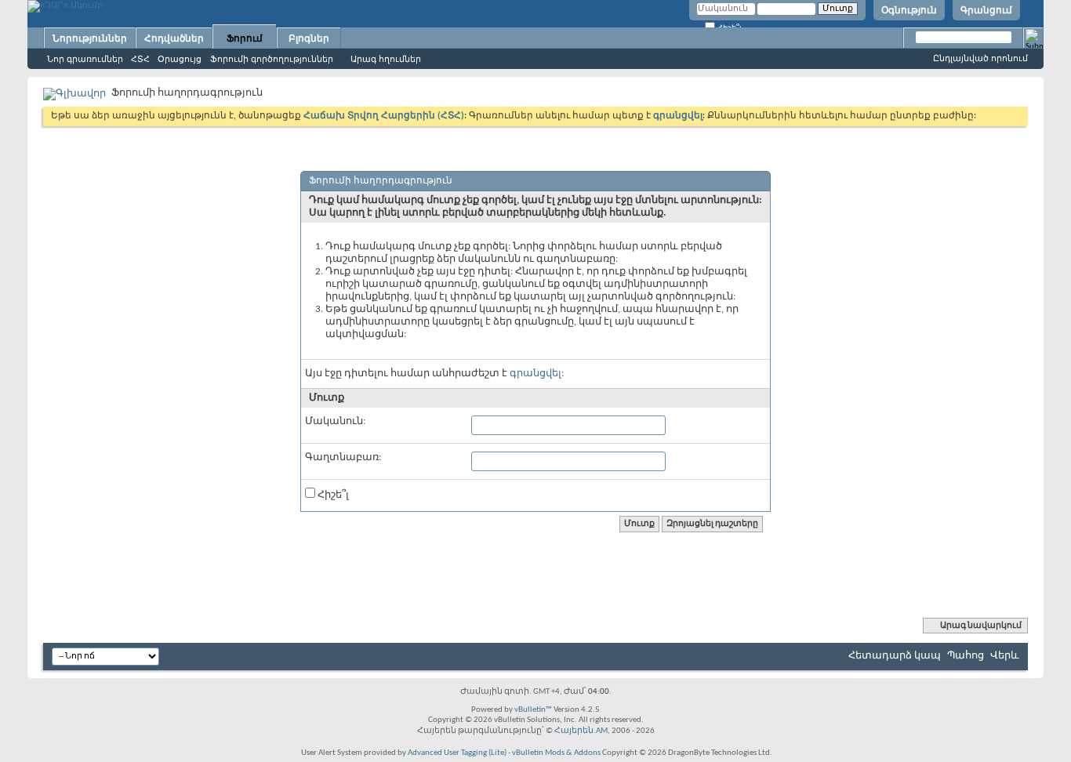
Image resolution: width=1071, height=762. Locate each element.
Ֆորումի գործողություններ (271, 59)
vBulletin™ (533, 710)
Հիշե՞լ (332, 495)
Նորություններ (90, 38)
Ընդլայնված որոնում (980, 58)
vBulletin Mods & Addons (556, 753)
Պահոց (965, 656)
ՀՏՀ (140, 59)
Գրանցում (986, 10)
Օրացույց (179, 59)
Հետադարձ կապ (894, 656)
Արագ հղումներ (385, 59)
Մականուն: (335, 421)
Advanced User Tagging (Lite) (457, 753)
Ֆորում (245, 38)
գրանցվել (535, 373)
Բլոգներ (309, 38)
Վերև (1004, 656)
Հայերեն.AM (581, 731)
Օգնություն (909, 10)
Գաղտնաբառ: (343, 457)
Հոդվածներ (174, 38)
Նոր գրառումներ (85, 59)
